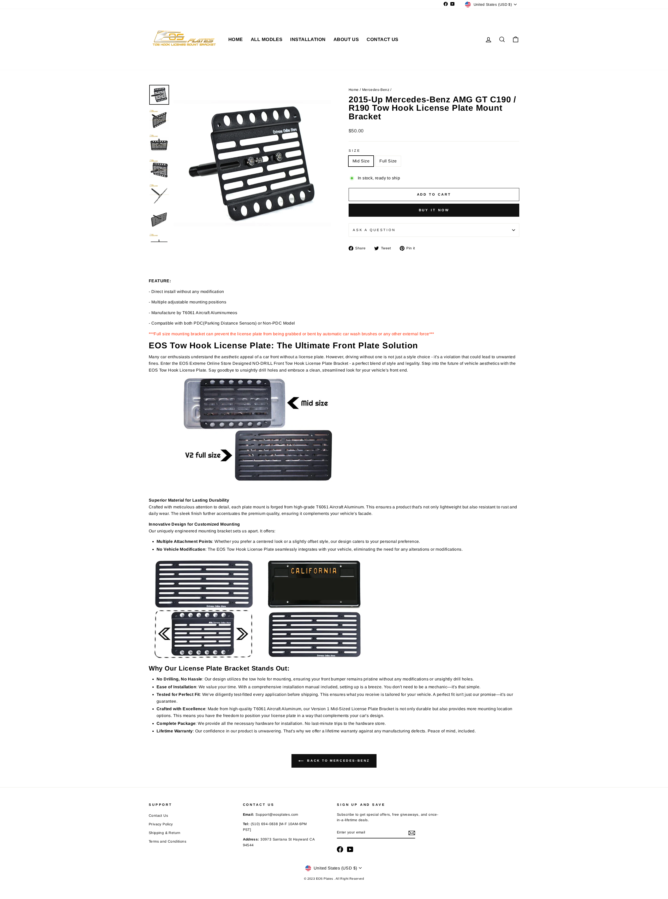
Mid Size (361, 161)
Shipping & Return (165, 833)
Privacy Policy (161, 824)
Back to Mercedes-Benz (338, 760)
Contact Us (158, 816)
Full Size (388, 161)
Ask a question (374, 230)
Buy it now (434, 210)
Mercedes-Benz (375, 90)
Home (354, 90)
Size (354, 150)
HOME (235, 39)
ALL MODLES (267, 39)
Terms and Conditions (167, 841)
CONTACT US (382, 39)
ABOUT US (346, 39)
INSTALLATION (307, 39)
